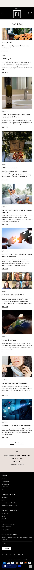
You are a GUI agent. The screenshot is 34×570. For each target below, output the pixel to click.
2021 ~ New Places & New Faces (13, 295)
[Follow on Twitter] (6, 554)
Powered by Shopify (22, 559)
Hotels (3, 500)
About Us (4, 479)
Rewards (4, 519)
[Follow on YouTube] (19, 554)
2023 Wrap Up (7, 59)
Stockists (4, 516)
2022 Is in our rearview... (10, 168)
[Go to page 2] (22, 443)
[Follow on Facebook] (2, 554)
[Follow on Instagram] (10, 554)
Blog (3, 489)
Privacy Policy (5, 529)
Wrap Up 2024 (7, 43)
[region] (17, 458)
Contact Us (5, 513)
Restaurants (5, 497)
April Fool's (4, 111)
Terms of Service (6, 527)
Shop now (21, 3)
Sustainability (5, 484)
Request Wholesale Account (9, 505)
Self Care (4, 207)
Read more (5, 51)
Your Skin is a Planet (9, 340)
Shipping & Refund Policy (8, 524)
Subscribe (6, 548)
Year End (4, 55)
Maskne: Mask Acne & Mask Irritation (15, 383)
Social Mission (5, 481)
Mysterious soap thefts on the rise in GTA (16, 425)
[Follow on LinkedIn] (23, 554)
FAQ (3, 521)
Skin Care (4, 380)
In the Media (5, 487)
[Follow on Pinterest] (14, 554)
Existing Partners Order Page (9, 503)
